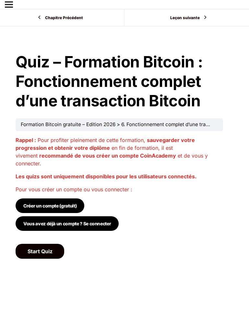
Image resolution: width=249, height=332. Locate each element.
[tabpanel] (119, 187)
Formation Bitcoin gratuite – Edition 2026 (68, 124)
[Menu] (9, 4)
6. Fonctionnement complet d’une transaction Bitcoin (182, 124)
